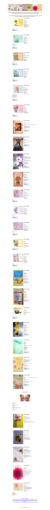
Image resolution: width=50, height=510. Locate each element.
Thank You (33, 500)
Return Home (14, 502)
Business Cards (17, 502)
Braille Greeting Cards (21, 502)
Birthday (17, 499)
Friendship (14, 500)
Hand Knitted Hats (25, 502)
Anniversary (14, 499)
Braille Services (34, 502)
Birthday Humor (28, 499)
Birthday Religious (32, 499)
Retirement (28, 500)
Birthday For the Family (24, 499)
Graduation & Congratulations (20, 500)
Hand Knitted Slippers (30, 502)
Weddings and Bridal (25, 501)
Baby (15, 499)
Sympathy (30, 500)
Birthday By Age (20, 499)
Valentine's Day (35, 500)
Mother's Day (25, 500)
